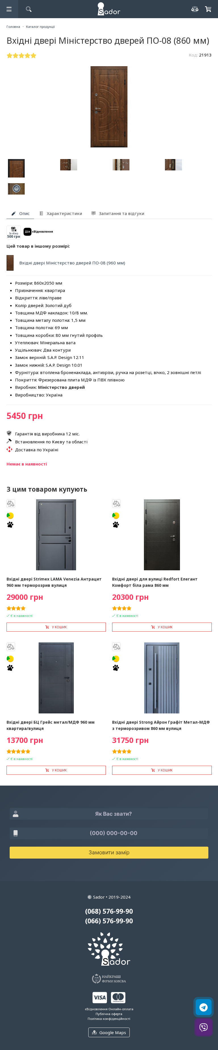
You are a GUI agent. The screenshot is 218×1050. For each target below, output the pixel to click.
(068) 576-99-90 (109, 911)
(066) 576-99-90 (109, 921)
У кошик (59, 627)
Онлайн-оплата (120, 1009)
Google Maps (112, 1032)
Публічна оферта (109, 1014)
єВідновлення (96, 1009)
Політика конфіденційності (109, 1018)
